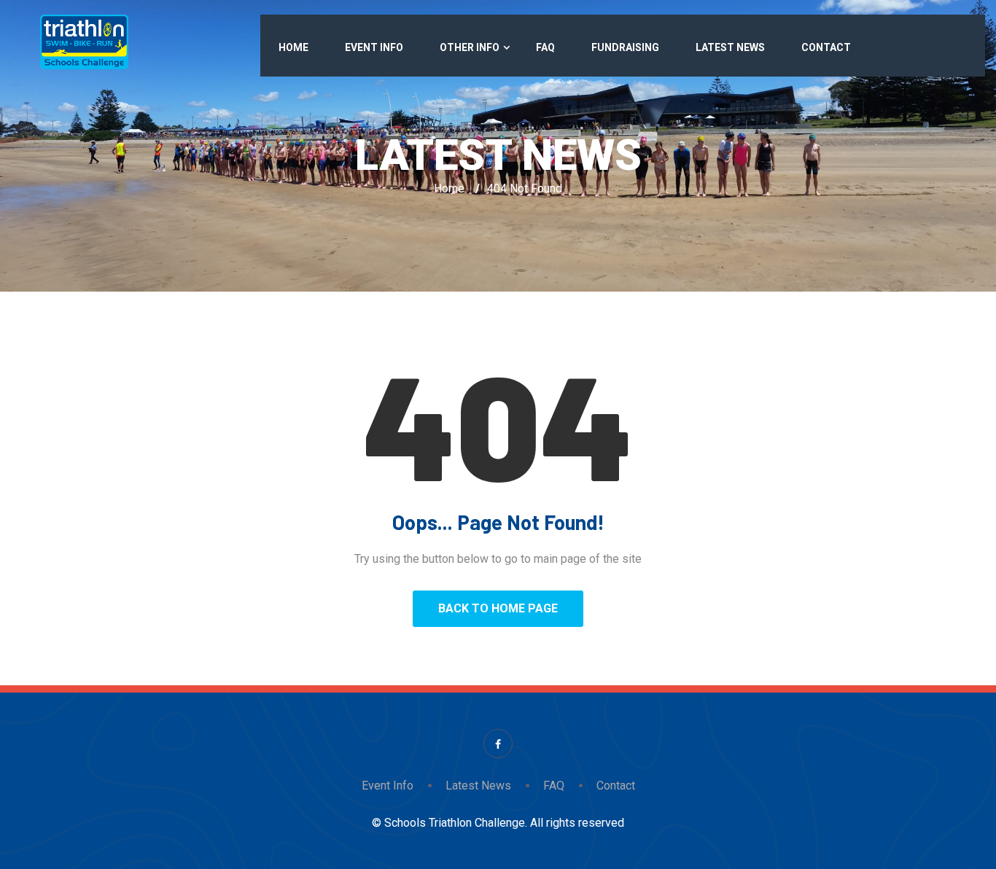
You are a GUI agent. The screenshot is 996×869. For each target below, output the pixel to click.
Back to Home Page (498, 608)
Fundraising (625, 47)
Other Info (469, 47)
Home (293, 47)
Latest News (730, 47)
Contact (826, 47)
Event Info (374, 47)
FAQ (545, 47)
